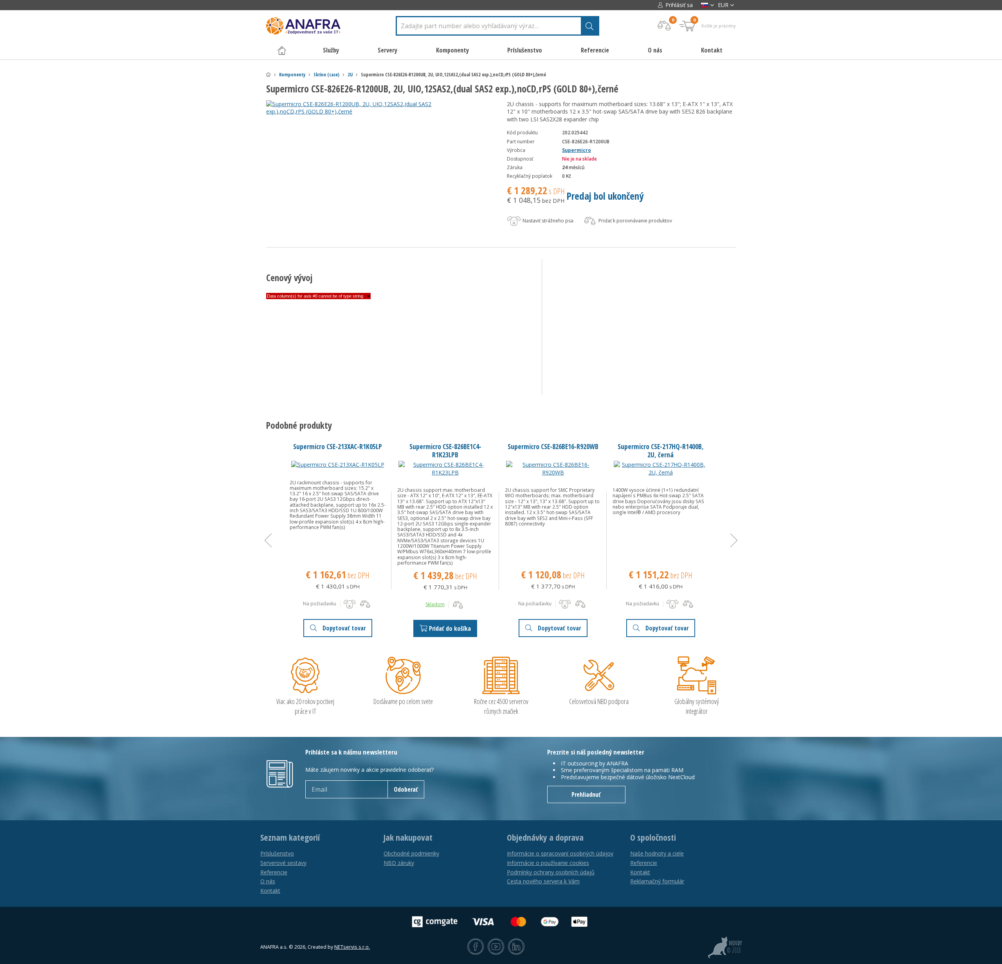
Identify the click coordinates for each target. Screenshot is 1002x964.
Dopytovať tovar (344, 628)
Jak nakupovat (408, 837)
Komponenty (292, 74)
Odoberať (406, 789)
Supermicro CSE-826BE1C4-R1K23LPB (445, 450)
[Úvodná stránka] (268, 74)
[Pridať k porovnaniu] (365, 604)
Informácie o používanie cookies (548, 863)
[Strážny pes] (349, 604)
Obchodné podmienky (411, 853)
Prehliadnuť (586, 794)
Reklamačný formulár (657, 881)
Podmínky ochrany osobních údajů (551, 872)
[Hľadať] (589, 25)
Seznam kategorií (290, 837)
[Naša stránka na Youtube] (496, 947)
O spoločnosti (653, 837)
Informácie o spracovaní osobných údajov (560, 853)
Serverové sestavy (283, 863)
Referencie (595, 50)
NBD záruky (399, 863)
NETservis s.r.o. (352, 947)
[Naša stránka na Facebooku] (475, 947)
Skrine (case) (326, 74)
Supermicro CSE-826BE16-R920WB (553, 446)
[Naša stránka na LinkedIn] (516, 947)
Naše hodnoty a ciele (657, 853)
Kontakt (712, 50)
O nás (655, 50)
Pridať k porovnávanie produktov (634, 220)
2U (350, 74)
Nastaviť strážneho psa (547, 220)
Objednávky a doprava (545, 837)
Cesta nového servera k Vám (543, 881)
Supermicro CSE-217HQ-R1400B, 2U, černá (661, 450)
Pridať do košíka (450, 628)
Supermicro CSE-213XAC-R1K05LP (337, 446)
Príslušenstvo (277, 853)
